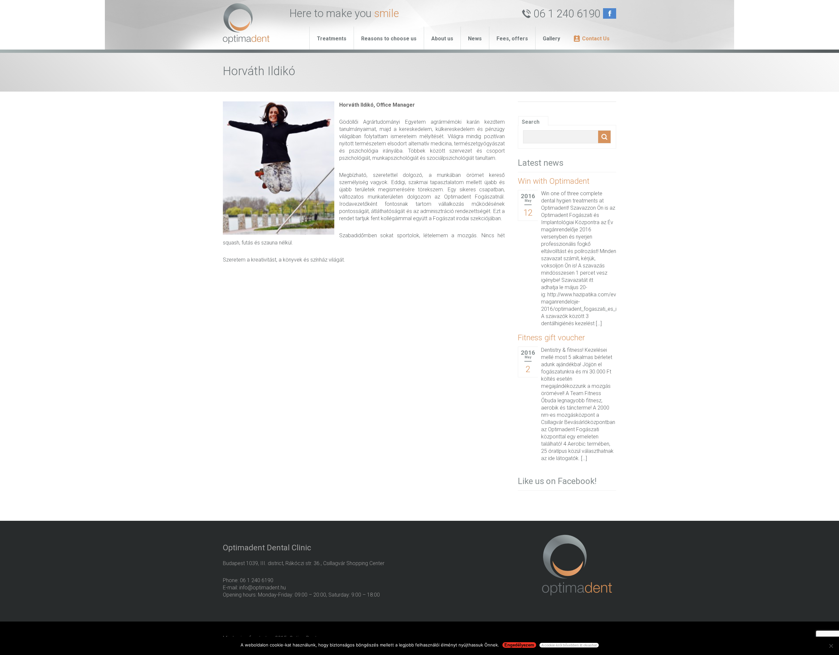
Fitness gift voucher (551, 337)
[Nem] (831, 646)
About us (442, 38)
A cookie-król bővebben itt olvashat (569, 645)
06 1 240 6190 (567, 13)
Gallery (551, 38)
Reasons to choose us (389, 38)
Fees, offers (512, 38)
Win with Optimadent (554, 181)
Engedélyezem (519, 645)
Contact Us (596, 38)
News (475, 38)
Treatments (331, 38)
